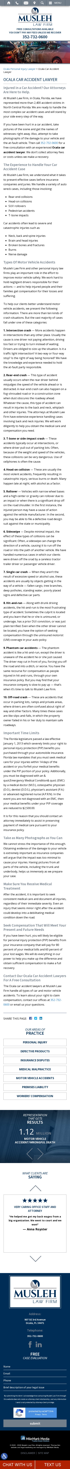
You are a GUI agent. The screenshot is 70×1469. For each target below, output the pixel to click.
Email (26, 3)
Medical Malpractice (35, 1069)
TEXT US (52, 1464)
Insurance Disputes (35, 1060)
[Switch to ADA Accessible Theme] (4, 1456)
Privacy (38, 1414)
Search (42, 3)
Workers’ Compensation (35, 1096)
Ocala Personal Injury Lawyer (19, 69)
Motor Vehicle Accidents (35, 1078)
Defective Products (35, 1051)
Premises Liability (35, 1087)
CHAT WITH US (17, 1464)
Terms (44, 1414)
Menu (57, 3)
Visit (34, 3)
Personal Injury (35, 1042)
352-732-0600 (35, 36)
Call (17, 3)
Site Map (43, 1453)
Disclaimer (28, 1453)
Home (9, 3)
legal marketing (27, 1447)
